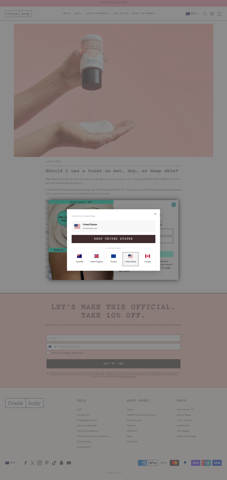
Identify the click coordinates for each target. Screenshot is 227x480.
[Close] (155, 214)
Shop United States (113, 239)
